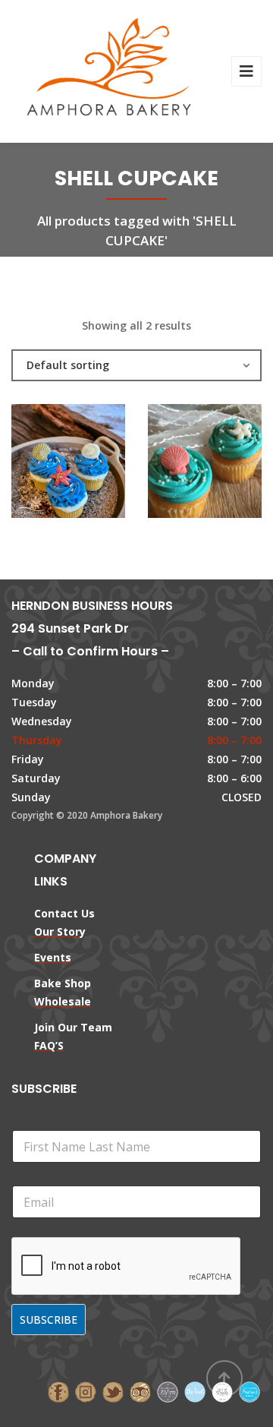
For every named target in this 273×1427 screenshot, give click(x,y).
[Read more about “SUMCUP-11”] (230, 466)
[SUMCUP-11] (179, 466)
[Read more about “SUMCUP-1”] (94, 466)
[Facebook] (58, 1391)
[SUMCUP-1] (42, 466)
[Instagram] (86, 1391)
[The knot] (195, 1391)
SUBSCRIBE (48, 1319)
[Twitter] (113, 1391)
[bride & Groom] (167, 1391)
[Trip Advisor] (140, 1391)
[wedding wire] (249, 1391)
